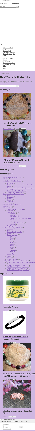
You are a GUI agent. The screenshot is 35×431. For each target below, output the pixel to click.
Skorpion (12, 242)
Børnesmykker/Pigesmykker (14, 232)
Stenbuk (12, 245)
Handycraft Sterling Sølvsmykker (12, 181)
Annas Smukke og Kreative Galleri (12, 177)
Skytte (12, 244)
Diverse (5, 178)
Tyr (11, 248)
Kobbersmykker (14, 216)
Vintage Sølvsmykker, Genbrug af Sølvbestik (15, 260)
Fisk (11, 236)
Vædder (12, 251)
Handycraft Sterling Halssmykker (16, 191)
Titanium (12, 224)
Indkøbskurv (7, 429)
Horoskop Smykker (12, 235)
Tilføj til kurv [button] (22, 129)
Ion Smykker (13, 215)
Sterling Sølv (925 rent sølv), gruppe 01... (18, 265)
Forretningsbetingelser (9, 54)
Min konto (6, 424)
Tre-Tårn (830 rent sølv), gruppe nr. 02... (18, 270)
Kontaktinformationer (9, 52)
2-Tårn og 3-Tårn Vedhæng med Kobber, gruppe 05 (21, 262)
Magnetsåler (10, 210)
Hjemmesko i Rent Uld (13, 180)
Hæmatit (12, 213)
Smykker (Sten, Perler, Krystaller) (12, 227)
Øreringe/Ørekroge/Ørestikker (15, 192)
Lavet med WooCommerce (19, 421)
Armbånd (9, 195)
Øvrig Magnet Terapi (12, 226)
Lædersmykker (7, 206)
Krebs (11, 239)
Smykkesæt (10, 256)
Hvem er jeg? (7, 51)
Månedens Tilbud (8, 48)
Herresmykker (7, 203)
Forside (5, 49)
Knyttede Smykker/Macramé (11, 204)
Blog (4, 55)
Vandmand (13, 250)
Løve (11, 241)
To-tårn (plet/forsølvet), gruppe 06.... (16, 268)
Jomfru (12, 238)
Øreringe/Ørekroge (12, 259)
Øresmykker (10, 201)
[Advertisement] (17, 25)
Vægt (11, 253)
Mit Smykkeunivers (5, 0)
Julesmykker (10, 254)
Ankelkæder (10, 183)
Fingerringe (10, 197)
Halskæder (10, 198)
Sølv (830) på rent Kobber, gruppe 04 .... (18, 267)
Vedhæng (9, 200)
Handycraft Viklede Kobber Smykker (13, 194)
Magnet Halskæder (19, 222)
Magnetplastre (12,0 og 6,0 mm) (15, 209)
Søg (18, 6)
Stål (11, 221)
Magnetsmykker (11, 212)
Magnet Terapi (7, 207)
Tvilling (12, 247)
